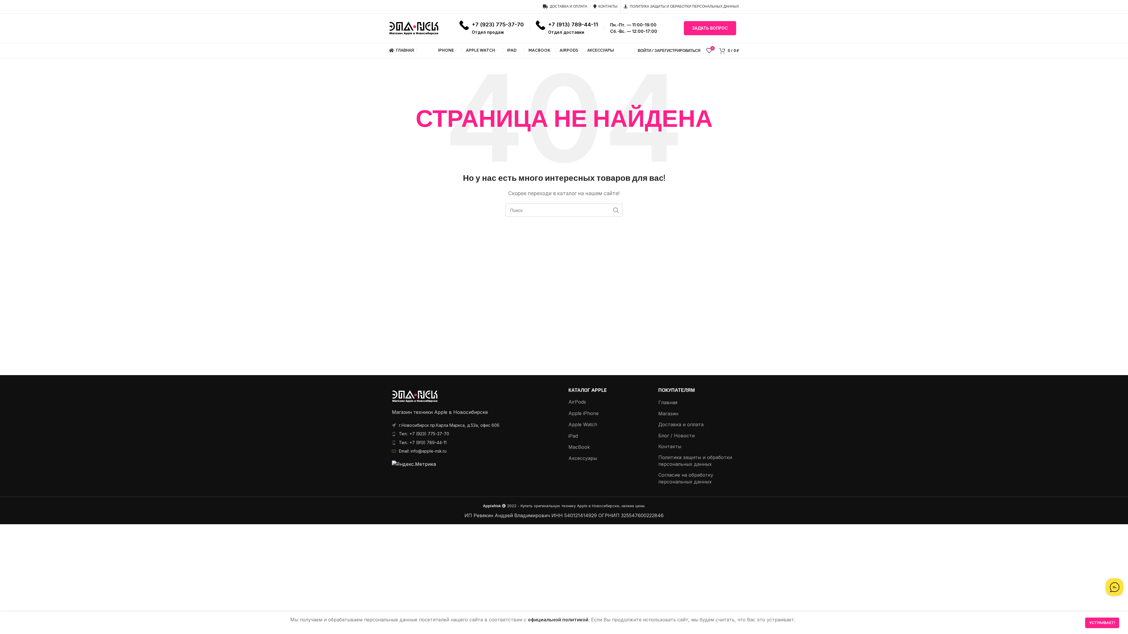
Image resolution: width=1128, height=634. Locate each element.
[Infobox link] (491, 28)
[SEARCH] (616, 210)
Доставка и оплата (681, 424)
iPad (573, 436)
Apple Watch (582, 424)
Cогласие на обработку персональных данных (685, 478)
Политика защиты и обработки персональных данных (695, 460)
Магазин (668, 414)
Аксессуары (582, 458)
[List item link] (474, 434)
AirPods (577, 402)
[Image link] (415, 396)
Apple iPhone (583, 413)
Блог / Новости (676, 436)
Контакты (669, 446)
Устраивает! (1102, 622)
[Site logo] (414, 28)
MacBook (579, 447)
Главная (667, 402)
